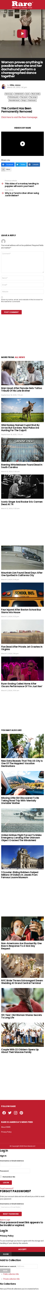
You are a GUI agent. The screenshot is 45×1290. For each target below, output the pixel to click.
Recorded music (14, 100)
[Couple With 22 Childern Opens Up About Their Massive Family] (22, 1035)
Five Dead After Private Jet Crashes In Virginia (21, 648)
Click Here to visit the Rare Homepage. (19, 117)
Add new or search (8, 1266)
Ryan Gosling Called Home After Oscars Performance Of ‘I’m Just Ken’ (21, 685)
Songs (24, 100)
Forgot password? (7, 1188)
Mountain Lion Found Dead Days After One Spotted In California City (21, 574)
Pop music (24, 97)
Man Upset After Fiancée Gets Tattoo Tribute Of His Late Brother (21, 389)
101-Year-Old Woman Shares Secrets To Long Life (21, 1016)
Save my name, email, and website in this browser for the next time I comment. (22, 301)
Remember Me (8, 1177)
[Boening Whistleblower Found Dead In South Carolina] (22, 449)
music (27, 94)
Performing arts (13, 97)
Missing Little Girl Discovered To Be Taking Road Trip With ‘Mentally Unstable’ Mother (20, 800)
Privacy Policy (6, 1132)
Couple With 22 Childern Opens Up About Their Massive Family (20, 1051)
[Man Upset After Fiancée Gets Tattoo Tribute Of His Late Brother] (22, 373)
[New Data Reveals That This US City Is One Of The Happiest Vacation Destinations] (22, 746)
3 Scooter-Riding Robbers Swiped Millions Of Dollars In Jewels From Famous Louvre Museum (19, 875)
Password (4, 1171)
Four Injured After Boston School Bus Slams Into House (21, 611)
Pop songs (33, 97)
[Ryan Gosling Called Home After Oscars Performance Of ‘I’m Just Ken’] (22, 669)
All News (20, 357)
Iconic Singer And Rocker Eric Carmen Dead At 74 (22, 503)
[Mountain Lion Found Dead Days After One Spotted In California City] (22, 557)
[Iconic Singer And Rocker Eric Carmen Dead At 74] (22, 487)
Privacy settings (7, 1137)
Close (6, 1254)
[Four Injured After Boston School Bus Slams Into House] (22, 595)
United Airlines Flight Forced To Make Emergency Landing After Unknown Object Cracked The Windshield (21, 837)
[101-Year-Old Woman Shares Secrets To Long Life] (22, 1000)
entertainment (19, 94)
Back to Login (5, 1220)
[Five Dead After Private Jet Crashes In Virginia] (22, 631)
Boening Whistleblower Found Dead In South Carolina (21, 466)
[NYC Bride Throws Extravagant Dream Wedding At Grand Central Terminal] (22, 966)
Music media (36, 94)
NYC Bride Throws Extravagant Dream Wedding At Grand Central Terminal (22, 982)
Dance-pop (8, 94)
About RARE (6, 1127)
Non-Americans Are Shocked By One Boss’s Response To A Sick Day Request (21, 946)
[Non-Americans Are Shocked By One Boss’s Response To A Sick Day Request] (22, 928)
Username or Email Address (12, 1161)
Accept (22, 1249)
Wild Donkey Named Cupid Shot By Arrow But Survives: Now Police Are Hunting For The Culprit (20, 427)
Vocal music (32, 100)
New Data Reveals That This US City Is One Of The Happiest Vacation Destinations (22, 763)
